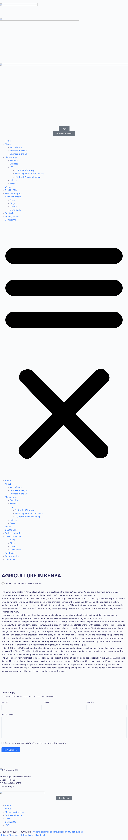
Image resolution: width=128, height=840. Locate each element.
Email (47, 702)
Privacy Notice (12, 216)
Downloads (15, 210)
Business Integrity (13, 193)
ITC (11, 167)
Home (8, 141)
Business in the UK (18, 154)
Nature (38, 583)
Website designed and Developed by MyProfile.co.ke (58, 832)
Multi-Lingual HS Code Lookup (29, 173)
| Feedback (40, 835)
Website (90, 702)
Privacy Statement (10, 835)
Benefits (14, 160)
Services (14, 163)
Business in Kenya (18, 150)
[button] (64, 350)
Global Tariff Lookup (24, 170)
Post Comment (10, 750)
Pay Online (10, 213)
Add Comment (9, 714)
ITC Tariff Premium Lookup (27, 177)
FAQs (12, 183)
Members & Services (14, 812)
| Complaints (27, 835)
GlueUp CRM (11, 190)
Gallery (13, 206)
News (12, 200)
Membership (11, 157)
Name (5, 702)
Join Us (13, 180)
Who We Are (16, 147)
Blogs (12, 203)
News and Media (13, 196)
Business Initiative (13, 815)
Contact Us (10, 220)
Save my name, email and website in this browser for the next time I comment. (35, 743)
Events (8, 187)
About (8, 144)
